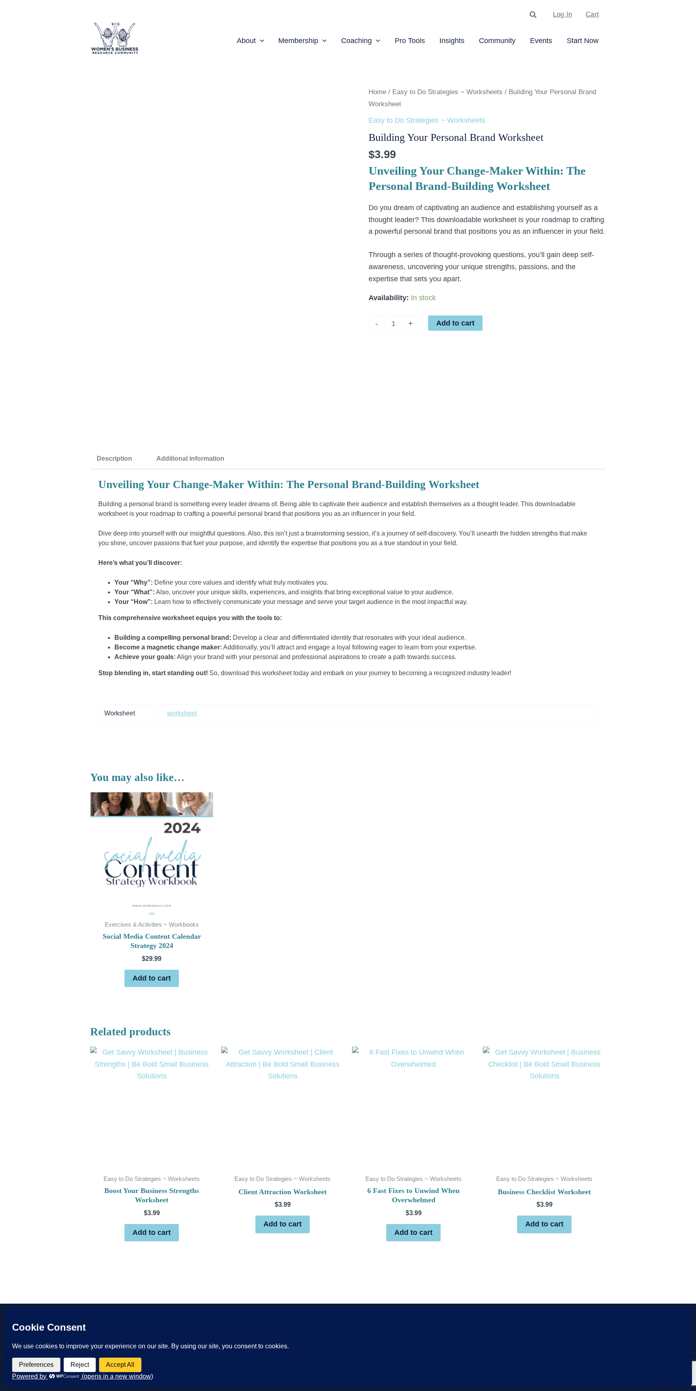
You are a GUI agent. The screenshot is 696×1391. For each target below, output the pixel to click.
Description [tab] (114, 458)
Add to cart (455, 323)
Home (377, 92)
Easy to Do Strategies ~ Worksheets (447, 92)
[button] (533, 15)
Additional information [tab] (190, 458)
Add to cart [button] (152, 978)
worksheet (182, 713)
